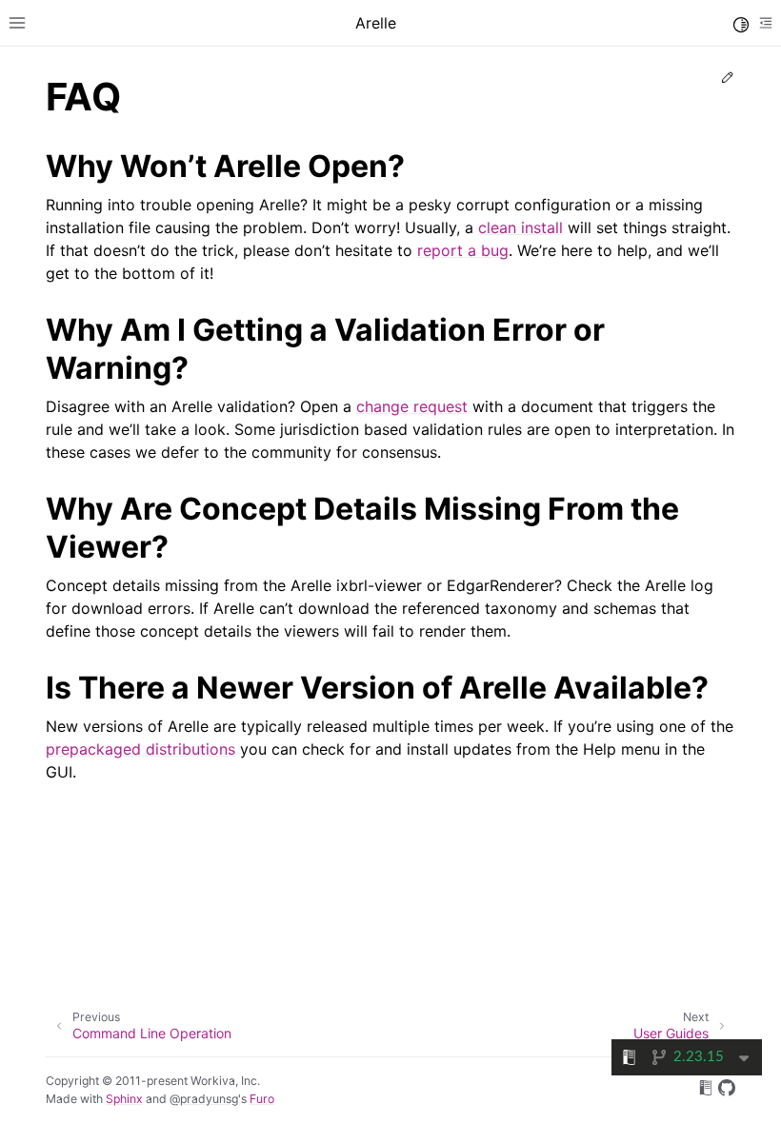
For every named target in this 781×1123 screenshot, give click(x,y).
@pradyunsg (204, 1099)
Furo (262, 1099)
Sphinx (124, 1099)
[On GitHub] (726, 1090)
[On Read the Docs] (705, 1090)
